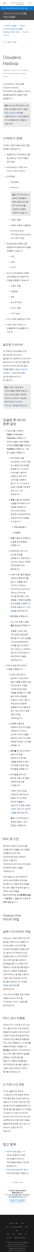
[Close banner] (32, 8)
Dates (16, 1002)
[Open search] (30, 3)
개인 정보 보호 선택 (19, 1237)
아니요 (20, 1200)
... (26, 29)
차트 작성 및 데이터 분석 (17, 1169)
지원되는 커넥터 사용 (11, 32)
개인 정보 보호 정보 (17, 1227)
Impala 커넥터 (15, 113)
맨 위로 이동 (18, 1182)
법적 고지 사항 (14, 1223)
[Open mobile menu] (4, 3)
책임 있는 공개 (17, 1230)
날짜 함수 (13, 985)
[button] (4, 42)
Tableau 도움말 (11, 26)
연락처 (20, 1234)
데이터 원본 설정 (14, 1151)
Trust (13, 1234)
